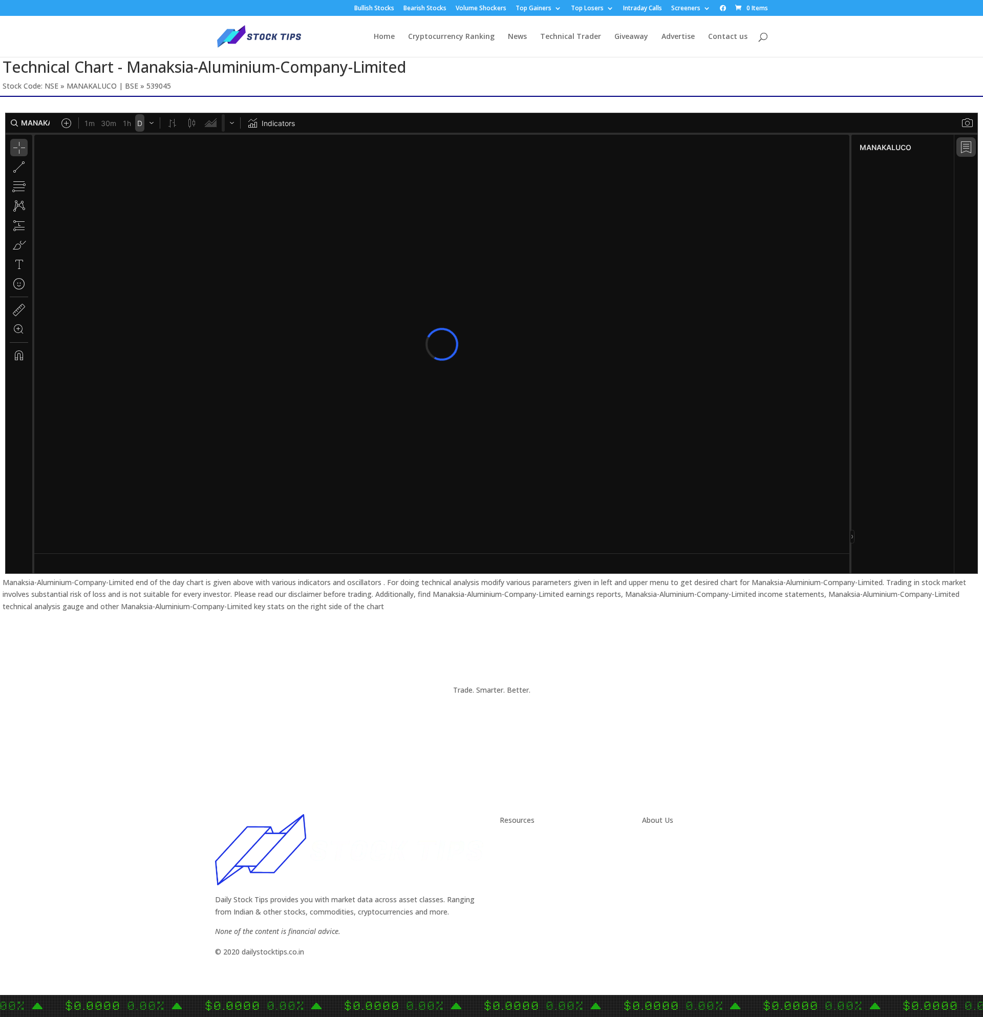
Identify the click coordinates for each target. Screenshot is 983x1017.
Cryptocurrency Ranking (451, 37)
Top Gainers (533, 8)
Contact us (727, 37)
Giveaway (631, 37)
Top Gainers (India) (531, 926)
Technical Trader (570, 37)
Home (384, 37)
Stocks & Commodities (538, 865)
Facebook (658, 865)
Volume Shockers (481, 8)
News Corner (521, 853)
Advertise (678, 37)
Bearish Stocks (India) (536, 901)
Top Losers (587, 8)
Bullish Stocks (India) (534, 889)
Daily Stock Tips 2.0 (532, 840)
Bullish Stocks (374, 8)
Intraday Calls (642, 8)
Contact (655, 840)
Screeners (685, 8)
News (517, 37)
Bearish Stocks (424, 8)
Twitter (654, 853)
